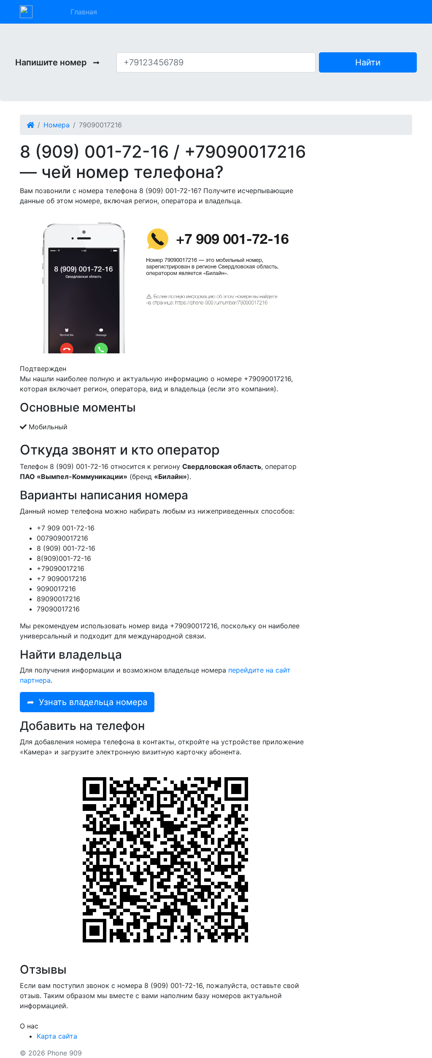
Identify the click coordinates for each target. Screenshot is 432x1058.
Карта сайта (57, 1036)
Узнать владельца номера (87, 702)
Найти (368, 62)
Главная (83, 12)
